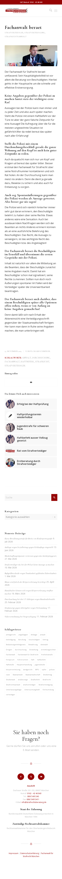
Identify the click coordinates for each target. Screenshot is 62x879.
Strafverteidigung (46, 685)
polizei (52, 669)
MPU (37, 669)
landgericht (27, 669)
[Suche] (49, 11)
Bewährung (33, 644)
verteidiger (10, 694)
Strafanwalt (10, 679)
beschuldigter (34, 639)
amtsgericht (11, 634)
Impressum (13, 853)
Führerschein (22, 660)
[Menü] (55, 10)
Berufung (22, 639)
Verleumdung (48, 689)
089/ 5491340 (33, 796)
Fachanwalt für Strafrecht (28, 654)
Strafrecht (42, 361)
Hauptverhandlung (24, 664)
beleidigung (10, 639)
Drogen (9, 649)
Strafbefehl (35, 679)
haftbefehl (27, 361)
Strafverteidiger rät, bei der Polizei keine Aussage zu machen (29, 564)
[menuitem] (49, 11)
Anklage (34, 634)
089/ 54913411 (33, 799)
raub (8, 674)
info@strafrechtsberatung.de (34, 802)
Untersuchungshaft (32, 689)
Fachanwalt (12, 361)
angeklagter (23, 634)
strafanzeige (23, 679)
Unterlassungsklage (14, 689)
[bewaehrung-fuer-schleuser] (31, 55)
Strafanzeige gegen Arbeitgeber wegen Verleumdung (26, 607)
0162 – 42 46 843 (34, 793)
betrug (45, 639)
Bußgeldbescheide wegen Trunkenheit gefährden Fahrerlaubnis (30, 573)
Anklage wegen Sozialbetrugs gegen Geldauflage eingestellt (29, 547)
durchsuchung (41, 358)
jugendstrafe (40, 664)
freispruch (10, 660)
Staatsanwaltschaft (32, 674)
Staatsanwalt (18, 674)
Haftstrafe (10, 664)
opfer (44, 669)
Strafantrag (47, 674)
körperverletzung (13, 669)
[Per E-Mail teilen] (31, 382)
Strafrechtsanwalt (13, 685)
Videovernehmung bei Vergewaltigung (20, 616)
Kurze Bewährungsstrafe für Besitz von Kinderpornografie (28, 538)
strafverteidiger (15, 365)
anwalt (26, 358)
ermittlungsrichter (48, 649)
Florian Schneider (40, 351)
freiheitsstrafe (47, 654)
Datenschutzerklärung (29, 853)
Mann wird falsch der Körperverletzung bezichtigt (25, 581)
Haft (32, 660)
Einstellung (33, 649)
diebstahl (44, 644)
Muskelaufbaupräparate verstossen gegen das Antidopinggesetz (31, 555)
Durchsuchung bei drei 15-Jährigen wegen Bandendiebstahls (30, 599)
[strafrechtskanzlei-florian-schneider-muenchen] (26, 11)
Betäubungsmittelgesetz (16, 644)
